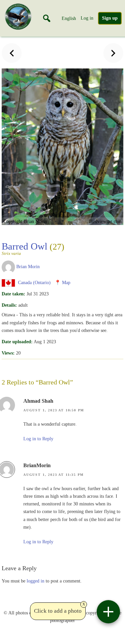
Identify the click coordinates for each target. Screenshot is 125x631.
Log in (87, 18)
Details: (9, 305)
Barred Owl (33, 248)
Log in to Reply (38, 438)
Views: (8, 353)
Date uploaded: (17, 341)
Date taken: (13, 293)
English (69, 18)
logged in (35, 580)
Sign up (110, 18)
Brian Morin (28, 266)
